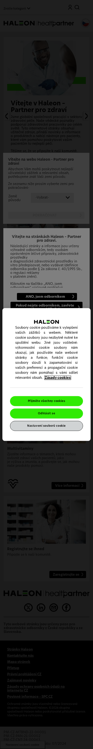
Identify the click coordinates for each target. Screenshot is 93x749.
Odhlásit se (46, 413)
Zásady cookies (58, 378)
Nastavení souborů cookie (46, 425)
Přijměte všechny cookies (46, 401)
